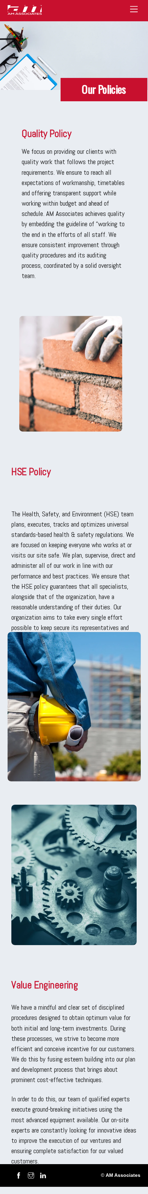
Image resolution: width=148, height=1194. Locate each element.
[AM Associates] (25, 12)
